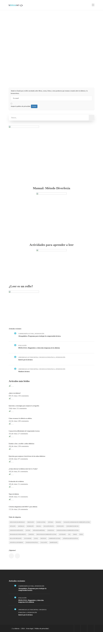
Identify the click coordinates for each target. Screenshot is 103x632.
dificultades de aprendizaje (17, 522)
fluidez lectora (41, 522)
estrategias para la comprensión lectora (68, 530)
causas (36, 538)
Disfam (75, 534)
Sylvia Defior (27, 538)
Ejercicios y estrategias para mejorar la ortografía (24, 406)
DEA (69, 534)
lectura (28, 530)
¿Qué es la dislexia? (15, 393)
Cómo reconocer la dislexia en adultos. (20, 418)
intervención (60, 526)
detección (12, 526)
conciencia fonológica (32, 542)
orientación (30, 522)
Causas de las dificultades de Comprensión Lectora (24, 431)
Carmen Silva (19, 50)
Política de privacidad (41, 628)
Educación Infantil (49, 526)
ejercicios (31, 534)
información (30, 526)
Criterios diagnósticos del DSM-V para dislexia (23, 506)
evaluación (44, 542)
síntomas (50, 522)
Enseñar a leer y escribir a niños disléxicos (21, 443)
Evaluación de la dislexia (16, 481)
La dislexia (15, 628)
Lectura (37, 74)
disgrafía (58, 522)
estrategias (51, 530)
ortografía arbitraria (39, 530)
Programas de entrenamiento (18, 534)
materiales (21, 526)
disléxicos (43, 538)
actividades (62, 534)
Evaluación (22, 345)
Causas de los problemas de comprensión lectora (77, 522)
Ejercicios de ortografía (16, 530)
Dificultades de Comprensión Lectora (46, 534)
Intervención (28, 74)
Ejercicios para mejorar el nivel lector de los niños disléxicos (27, 456)
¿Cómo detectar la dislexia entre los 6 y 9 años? (23, 469)
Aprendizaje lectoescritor (28, 357)
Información (18, 74)
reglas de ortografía (15, 538)
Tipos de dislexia (14, 494)
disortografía (53, 542)
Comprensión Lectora (26, 333)
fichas (81, 534)
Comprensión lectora (54, 538)
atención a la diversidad (16, 542)
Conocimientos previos (72, 526)
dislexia (38, 526)
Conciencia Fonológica (47, 357)
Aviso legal (29, 628)
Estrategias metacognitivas (70, 538)
